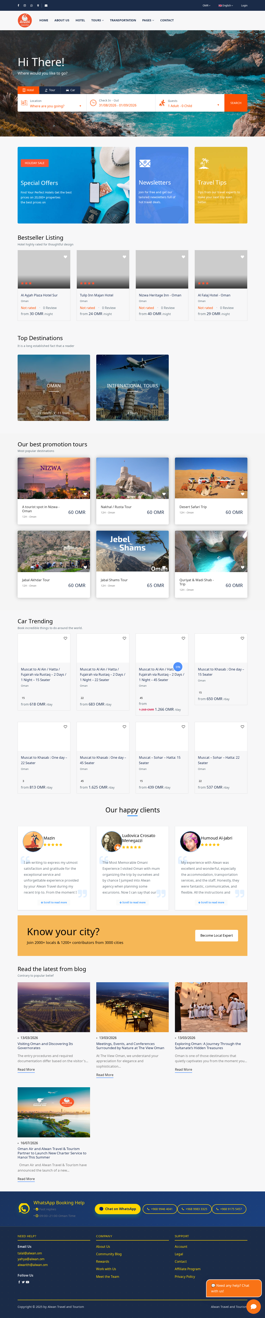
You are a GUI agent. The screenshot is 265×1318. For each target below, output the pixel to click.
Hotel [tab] (30, 90)
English (226, 5)
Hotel (80, 20)
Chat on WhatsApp (120, 1209)
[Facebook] (19, 1282)
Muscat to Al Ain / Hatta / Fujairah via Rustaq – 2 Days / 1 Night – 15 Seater (43, 674)
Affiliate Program (188, 1269)
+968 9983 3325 (196, 1209)
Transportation (123, 20)
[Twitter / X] (23, 1282)
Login (244, 5)
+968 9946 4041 (162, 1209)
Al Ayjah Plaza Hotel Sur (39, 295)
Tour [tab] (51, 90)
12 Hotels (45, 413)
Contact (167, 20)
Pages (147, 20)
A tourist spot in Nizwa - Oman (40, 509)
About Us (103, 1246)
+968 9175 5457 (231, 1209)
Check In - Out (109, 100)
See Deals (31, 215)
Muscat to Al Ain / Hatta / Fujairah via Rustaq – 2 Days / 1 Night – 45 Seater (161, 674)
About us (61, 20)
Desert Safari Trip (193, 507)
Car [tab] (72, 90)
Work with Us (106, 1269)
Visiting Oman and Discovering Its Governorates (45, 1045)
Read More (26, 1069)
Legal (179, 1254)
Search (235, 103)
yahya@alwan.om (31, 1259)
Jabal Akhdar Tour (36, 580)
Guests (172, 101)
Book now (54, 474)
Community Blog (109, 1254)
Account (181, 1246)
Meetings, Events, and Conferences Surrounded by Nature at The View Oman (130, 1045)
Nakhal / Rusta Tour (116, 507)
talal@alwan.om (30, 1253)
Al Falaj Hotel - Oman (214, 295)
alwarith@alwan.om (33, 1264)
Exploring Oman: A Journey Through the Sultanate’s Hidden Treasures (208, 1045)
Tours (96, 20)
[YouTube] (27, 1282)
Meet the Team (107, 1276)
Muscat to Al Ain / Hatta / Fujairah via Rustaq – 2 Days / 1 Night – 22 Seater (102, 674)
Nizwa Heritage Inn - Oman (160, 295)
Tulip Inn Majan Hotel (96, 295)
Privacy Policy (185, 1276)
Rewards (102, 1261)
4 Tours (133, 413)
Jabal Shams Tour (114, 580)
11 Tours (64, 413)
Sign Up (147, 215)
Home (43, 20)
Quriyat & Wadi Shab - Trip (196, 582)
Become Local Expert (216, 935)
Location (36, 101)
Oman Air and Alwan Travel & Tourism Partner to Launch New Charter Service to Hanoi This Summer (52, 1153)
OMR (206, 5)
